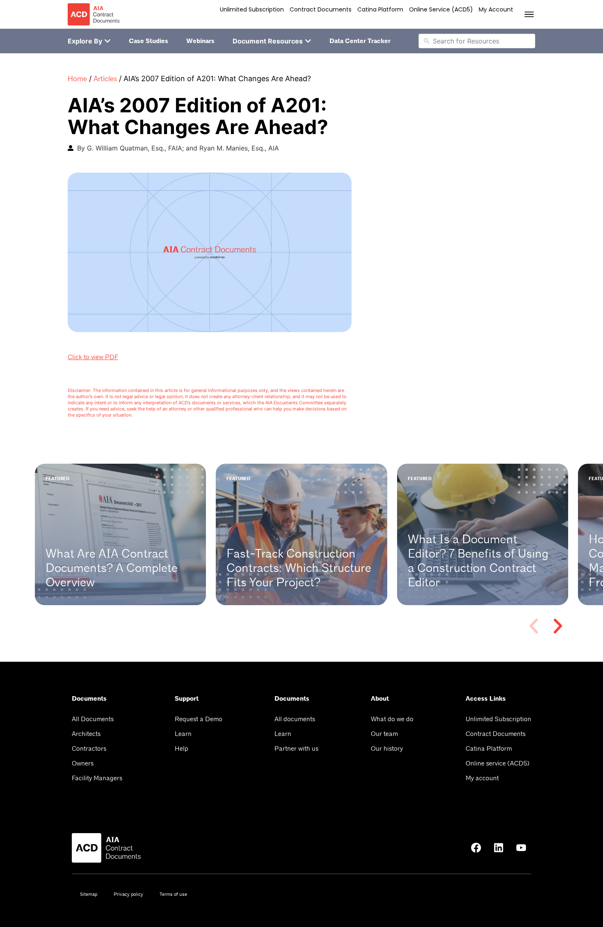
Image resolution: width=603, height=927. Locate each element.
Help (181, 748)
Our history (387, 748)
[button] (534, 626)
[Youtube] (521, 848)
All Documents (93, 719)
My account (496, 9)
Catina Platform (380, 9)
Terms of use (173, 894)
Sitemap (88, 894)
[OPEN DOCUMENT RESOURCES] (308, 41)
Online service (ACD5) (441, 9)
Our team (384, 734)
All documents (294, 719)
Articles (105, 78)
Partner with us (296, 748)
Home (77, 78)
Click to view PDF (93, 357)
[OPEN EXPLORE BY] (107, 41)
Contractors (89, 748)
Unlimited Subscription (252, 9)
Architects (86, 734)
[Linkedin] (498, 848)
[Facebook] (476, 848)
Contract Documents (321, 9)
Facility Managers (97, 778)
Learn (183, 734)
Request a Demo (198, 719)
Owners (83, 763)
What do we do (392, 719)
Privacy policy (128, 894)
